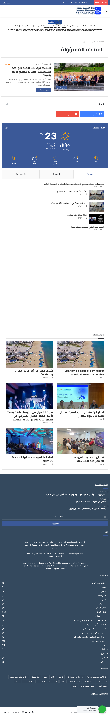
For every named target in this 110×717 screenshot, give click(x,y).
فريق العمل (7, 712)
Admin (46, 64)
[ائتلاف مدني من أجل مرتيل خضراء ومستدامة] (29, 354)
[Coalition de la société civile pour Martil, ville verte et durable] (80, 354)
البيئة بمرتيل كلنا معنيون (77, 215)
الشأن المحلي (101, 608)
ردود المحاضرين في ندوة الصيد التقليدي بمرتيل (68, 203)
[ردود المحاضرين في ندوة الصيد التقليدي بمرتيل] (96, 207)
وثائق (104, 658)
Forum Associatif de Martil (97, 677)
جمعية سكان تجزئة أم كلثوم (93, 633)
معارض (17, 681)
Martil (61, 677)
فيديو (104, 645)
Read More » (43, 90)
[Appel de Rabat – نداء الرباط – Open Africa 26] (29, 441)
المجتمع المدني (88, 681)
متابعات (103, 649)
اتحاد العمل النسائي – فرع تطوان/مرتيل (88, 620)
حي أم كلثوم (53, 681)
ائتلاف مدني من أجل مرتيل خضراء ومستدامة (34, 372)
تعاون (102, 591)
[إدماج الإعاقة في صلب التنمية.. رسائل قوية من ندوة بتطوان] (80, 396)
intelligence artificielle (75, 677)
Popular (90, 174)
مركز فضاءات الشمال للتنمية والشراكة (89, 637)
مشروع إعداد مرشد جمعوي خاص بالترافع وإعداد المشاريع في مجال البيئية (74, 184)
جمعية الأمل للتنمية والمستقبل (92, 624)
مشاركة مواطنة (29, 681)
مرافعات (101, 595)
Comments (21, 174)
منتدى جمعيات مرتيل (96, 641)
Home (99, 42)
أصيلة (45, 677)
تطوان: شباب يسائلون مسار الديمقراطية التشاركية (88, 459)
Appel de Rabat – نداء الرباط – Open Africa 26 (32, 459)
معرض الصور (102, 686)
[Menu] (3, 12)
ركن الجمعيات (100, 616)
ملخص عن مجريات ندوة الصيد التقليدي (72, 191)
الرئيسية (16, 712)
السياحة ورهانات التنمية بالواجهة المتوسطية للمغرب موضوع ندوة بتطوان (31, 71)
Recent (56, 174)
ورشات (101, 604)
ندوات (102, 599)
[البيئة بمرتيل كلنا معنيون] (96, 219)
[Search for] (106, 12)
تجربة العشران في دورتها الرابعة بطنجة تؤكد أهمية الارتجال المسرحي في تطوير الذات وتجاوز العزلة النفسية (29, 416)
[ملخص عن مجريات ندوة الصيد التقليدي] (96, 195)
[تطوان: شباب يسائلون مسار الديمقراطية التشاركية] (80, 441)
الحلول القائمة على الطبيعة (19, 677)
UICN (53, 677)
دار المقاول (41, 681)
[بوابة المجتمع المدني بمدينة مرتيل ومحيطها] (88, 11)
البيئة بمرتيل (36, 677)
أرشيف (103, 587)
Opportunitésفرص (98, 583)
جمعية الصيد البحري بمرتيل (93, 628)
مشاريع (103, 653)
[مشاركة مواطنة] (55, 25)
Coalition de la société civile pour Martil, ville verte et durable (84, 372)
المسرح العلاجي (74, 681)
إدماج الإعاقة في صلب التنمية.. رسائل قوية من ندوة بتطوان (70, 2)
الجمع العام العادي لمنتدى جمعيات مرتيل (87, 227)
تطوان (63, 681)
